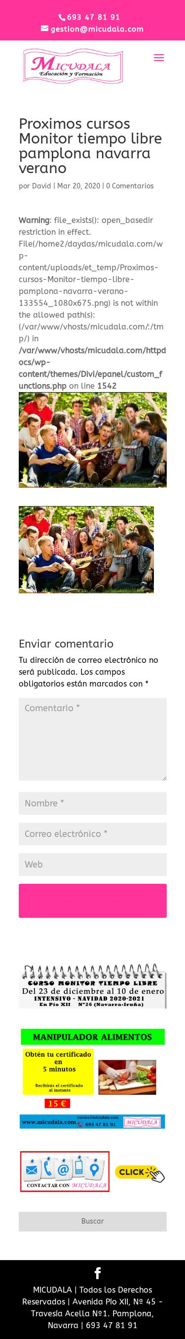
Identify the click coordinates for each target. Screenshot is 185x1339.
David (41, 186)
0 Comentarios (130, 186)
